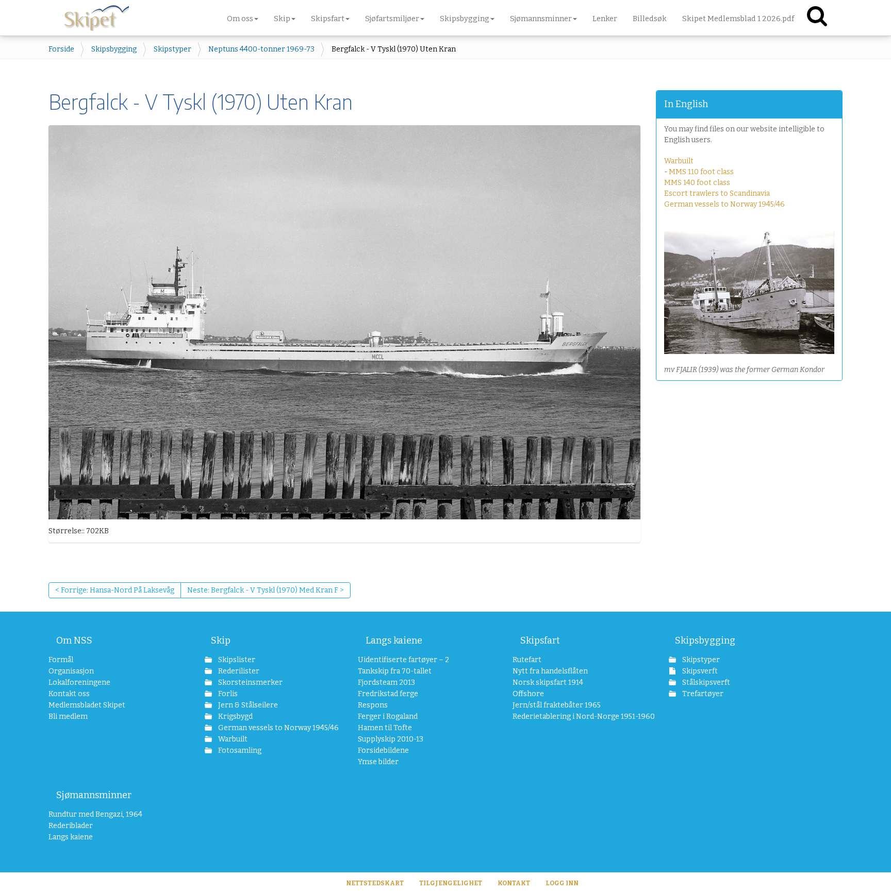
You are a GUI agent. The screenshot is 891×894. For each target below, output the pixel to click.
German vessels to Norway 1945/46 (724, 204)
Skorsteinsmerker (250, 682)
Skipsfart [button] (327, 18)
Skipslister (236, 659)
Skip (220, 640)
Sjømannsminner (93, 795)
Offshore (528, 693)
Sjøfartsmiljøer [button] (392, 18)
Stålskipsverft (705, 682)
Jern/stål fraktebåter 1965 (557, 705)
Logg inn (562, 883)
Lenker (604, 18)
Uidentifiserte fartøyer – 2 (403, 659)
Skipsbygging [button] (464, 18)
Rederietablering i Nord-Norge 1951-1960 (570, 716)
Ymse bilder (378, 761)
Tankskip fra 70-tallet (395, 671)
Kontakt (514, 883)
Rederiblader (70, 825)
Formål (60, 659)
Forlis (227, 693)
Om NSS (74, 640)
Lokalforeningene (79, 682)
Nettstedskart (375, 883)
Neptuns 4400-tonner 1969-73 (261, 49)
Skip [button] (282, 18)
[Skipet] (96, 15)
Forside (61, 49)
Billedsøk (650, 18)
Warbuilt (679, 161)
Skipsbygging (114, 49)
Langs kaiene (394, 640)
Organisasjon (71, 671)
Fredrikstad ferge (388, 693)
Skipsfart (540, 640)
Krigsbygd (235, 716)
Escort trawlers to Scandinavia (717, 193)
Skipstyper (172, 49)
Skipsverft (699, 671)
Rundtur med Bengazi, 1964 (95, 814)
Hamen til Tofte (385, 727)
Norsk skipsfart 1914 (548, 682)
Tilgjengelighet (450, 883)
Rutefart (527, 659)
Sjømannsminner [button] (541, 18)
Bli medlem (68, 716)
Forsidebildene (383, 750)
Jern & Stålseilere (247, 705)
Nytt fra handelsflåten (550, 671)
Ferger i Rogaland (388, 716)
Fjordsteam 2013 (386, 682)
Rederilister (238, 671)
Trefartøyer (702, 693)
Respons (373, 705)
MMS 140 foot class (697, 182)
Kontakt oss (69, 693)
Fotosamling (239, 750)
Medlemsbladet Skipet (86, 705)
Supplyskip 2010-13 (390, 739)
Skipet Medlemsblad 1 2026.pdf (738, 18)
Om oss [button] (240, 18)
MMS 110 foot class (701, 171)
